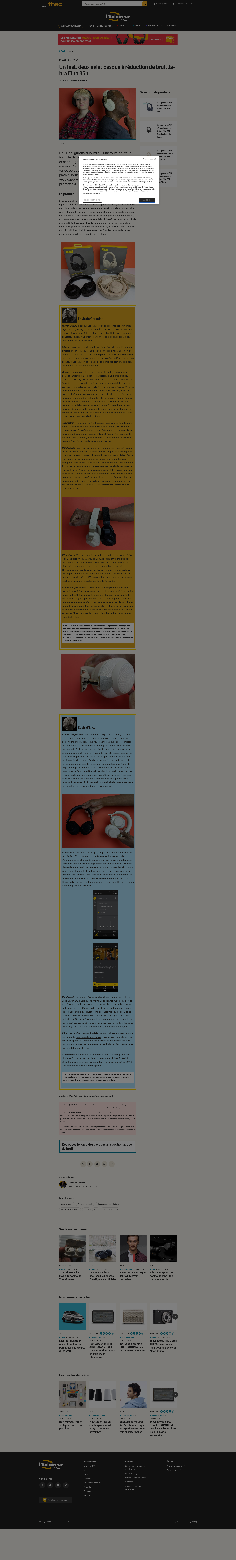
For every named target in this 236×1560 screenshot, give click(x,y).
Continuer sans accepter (148, 159)
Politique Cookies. (146, 182)
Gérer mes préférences (92, 200)
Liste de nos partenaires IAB (92, 193)
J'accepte (146, 200)
